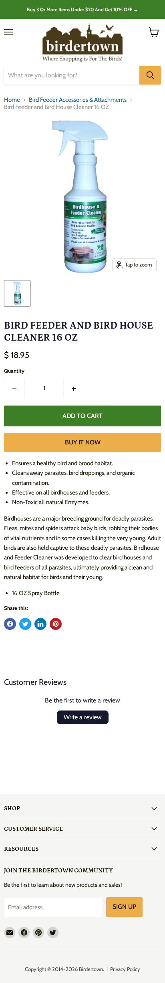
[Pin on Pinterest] (56, 624)
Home (12, 100)
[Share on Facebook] (10, 624)
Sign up (124, 906)
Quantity (14, 371)
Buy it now (83, 442)
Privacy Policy (125, 969)
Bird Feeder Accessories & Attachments (78, 100)
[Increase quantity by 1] (74, 388)
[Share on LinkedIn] (40, 624)
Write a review (83, 717)
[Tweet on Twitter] (25, 624)
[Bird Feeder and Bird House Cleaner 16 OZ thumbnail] (17, 293)
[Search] (150, 75)
